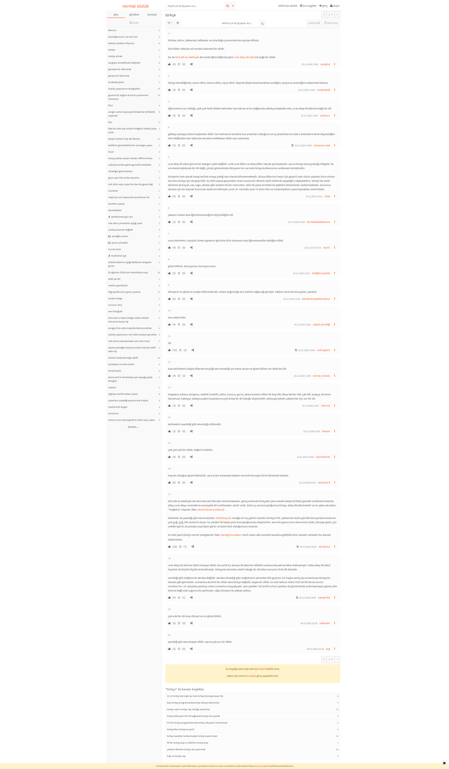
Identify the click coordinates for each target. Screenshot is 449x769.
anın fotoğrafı (115, 311)
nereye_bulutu (321, 375)
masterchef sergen (118, 406)
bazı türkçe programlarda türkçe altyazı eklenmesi (193, 702)
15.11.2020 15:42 (302, 324)
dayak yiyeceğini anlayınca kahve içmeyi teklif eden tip (132, 349)
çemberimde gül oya (122, 216)
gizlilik (266, 766)
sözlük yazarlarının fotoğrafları (124, 88)
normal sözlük (135, 6)
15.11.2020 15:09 (296, 222)
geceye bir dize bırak (118, 75)
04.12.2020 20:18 (315, 648)
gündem (134, 14)
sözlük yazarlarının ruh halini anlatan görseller (132, 334)
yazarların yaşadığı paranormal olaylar (128, 400)
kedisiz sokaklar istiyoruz (121, 43)
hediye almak (115, 56)
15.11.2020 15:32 (291, 298)
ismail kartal (114, 370)
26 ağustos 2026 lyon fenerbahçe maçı (128, 272)
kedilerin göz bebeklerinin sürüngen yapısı (130, 145)
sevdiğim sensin (119, 236)
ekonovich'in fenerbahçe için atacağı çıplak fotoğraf (130, 379)
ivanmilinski (323, 457)
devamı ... (133, 426)
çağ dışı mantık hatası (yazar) (123, 393)
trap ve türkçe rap (176, 756)
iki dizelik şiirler (116, 82)
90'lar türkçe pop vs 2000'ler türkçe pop (187, 742)
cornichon (113, 413)
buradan (235, 534)
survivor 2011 (115, 304)
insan (111, 151)
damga (225, 534)
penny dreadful (119, 242)
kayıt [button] (262, 668)
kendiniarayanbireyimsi (316, 298)
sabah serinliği (321, 324)
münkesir (113, 190)
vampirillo (324, 597)
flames (326, 431)
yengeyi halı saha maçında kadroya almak (130, 328)
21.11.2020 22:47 (310, 405)
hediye (111, 49)
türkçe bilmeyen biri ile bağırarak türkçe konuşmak (193, 716)
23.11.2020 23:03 (311, 431)
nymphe (325, 64)
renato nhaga (115, 298)
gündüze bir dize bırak (119, 69)
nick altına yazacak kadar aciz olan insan (129, 341)
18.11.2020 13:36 (302, 375)
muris (326, 247)
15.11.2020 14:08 (303, 145)
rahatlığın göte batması (120, 171)
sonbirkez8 (323, 89)
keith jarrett (114, 278)
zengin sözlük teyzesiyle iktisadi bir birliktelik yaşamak (131, 113)
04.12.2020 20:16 (309, 623)
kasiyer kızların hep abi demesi (124, 138)
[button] (288, 6)
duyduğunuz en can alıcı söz (123, 36)
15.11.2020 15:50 (306, 350)
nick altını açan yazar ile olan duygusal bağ (130, 184)
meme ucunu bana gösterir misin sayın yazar (131, 419)
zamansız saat (322, 145)
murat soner (114, 249)
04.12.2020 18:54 (307, 597)
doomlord (324, 482)
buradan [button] (251, 676)
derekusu (324, 546)
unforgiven (323, 350)
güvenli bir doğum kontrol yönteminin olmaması (128, 97)
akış (115, 14)
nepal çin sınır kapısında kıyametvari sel (128, 197)
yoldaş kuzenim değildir (120, 229)
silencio (325, 405)
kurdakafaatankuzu (318, 222)
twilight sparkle (321, 273)
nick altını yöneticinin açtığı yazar (125, 223)
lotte (327, 196)
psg (328, 648)
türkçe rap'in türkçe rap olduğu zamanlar (188, 709)
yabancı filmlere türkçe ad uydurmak (186, 749)
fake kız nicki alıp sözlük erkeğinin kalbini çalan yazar (132, 130)
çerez (258, 766)
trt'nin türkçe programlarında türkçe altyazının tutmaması (197, 722)
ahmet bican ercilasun (210, 509)
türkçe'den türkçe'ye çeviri (180, 729)
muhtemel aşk (118, 255)
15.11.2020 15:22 (301, 273)
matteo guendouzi (118, 285)
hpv (110, 122)
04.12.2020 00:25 (307, 482)
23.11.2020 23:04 (305, 457)
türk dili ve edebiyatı (187, 57)
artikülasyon (223, 518)
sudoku (112, 387)
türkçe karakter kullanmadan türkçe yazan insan (192, 736)
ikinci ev (112, 30)
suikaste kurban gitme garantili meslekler (129, 164)
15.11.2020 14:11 (314, 196)
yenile (135, 22)
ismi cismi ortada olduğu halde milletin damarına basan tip (128, 319)
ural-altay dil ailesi (245, 57)
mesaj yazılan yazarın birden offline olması (130, 158)
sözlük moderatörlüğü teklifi (123, 357)
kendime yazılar (116, 203)
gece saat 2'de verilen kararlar (123, 177)
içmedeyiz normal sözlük (121, 364)
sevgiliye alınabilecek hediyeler (124, 62)
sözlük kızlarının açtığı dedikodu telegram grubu (130, 264)
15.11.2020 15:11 (312, 247)
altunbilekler (115, 210)
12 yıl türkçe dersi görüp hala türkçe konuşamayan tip (195, 696)
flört (110, 105)
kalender (325, 623)
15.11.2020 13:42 (309, 64)
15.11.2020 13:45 (306, 89)
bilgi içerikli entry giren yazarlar (124, 291)
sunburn (325, 115)
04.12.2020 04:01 (308, 546)
